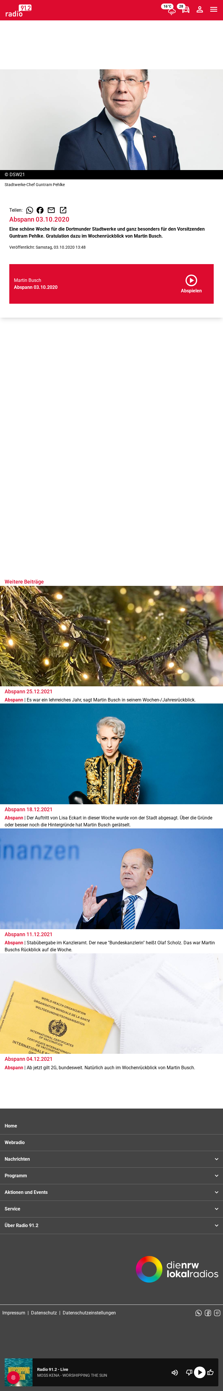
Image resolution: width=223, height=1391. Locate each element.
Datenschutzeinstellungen (89, 1313)
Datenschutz (44, 1313)
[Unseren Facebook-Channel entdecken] (207, 1312)
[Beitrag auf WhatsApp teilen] (29, 210)
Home (11, 1126)
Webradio (15, 1142)
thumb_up (210, 1372)
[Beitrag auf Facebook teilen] (40, 210)
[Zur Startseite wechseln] (19, 10)
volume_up (175, 1373)
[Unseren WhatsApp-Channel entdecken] (198, 1312)
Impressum (13, 1313)
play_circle (200, 1372)
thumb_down (189, 1372)
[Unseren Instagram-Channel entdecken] (217, 1312)
